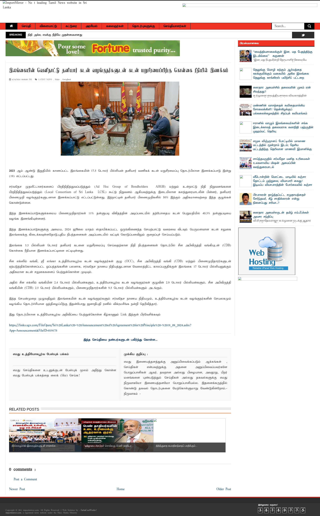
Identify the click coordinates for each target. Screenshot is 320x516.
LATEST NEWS (45, 79)
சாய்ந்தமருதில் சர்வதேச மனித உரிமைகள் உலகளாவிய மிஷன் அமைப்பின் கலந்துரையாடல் (281, 163)
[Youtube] (310, 36)
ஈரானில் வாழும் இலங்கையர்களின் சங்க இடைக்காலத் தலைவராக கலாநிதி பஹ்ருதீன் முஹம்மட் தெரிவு (283, 127)
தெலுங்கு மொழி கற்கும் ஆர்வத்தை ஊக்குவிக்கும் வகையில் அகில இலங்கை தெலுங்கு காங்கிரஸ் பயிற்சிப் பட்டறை (281, 74)
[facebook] (295, 36)
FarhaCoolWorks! (88, 510)
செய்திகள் (66, 79)
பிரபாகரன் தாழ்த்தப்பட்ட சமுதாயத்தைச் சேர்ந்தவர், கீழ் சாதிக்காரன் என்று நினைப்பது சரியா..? (279, 199)
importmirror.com (13, 513)
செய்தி (26, 26)
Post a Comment (25, 479)
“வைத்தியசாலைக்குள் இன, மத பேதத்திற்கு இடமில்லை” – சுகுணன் (283, 54)
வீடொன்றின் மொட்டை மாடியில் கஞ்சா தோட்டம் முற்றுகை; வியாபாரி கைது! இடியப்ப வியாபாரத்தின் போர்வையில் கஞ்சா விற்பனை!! (282, 183)
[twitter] (303, 36)
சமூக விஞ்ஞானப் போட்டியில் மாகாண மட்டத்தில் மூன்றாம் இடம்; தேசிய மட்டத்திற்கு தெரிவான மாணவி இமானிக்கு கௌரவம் (282, 147)
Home (121, 489)
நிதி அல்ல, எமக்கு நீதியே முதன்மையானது (55, 35)
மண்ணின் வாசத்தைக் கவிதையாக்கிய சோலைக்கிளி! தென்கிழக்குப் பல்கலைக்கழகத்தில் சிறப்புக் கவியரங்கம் (280, 109)
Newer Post (17, 489)
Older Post (223, 489)
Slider (57, 79)
